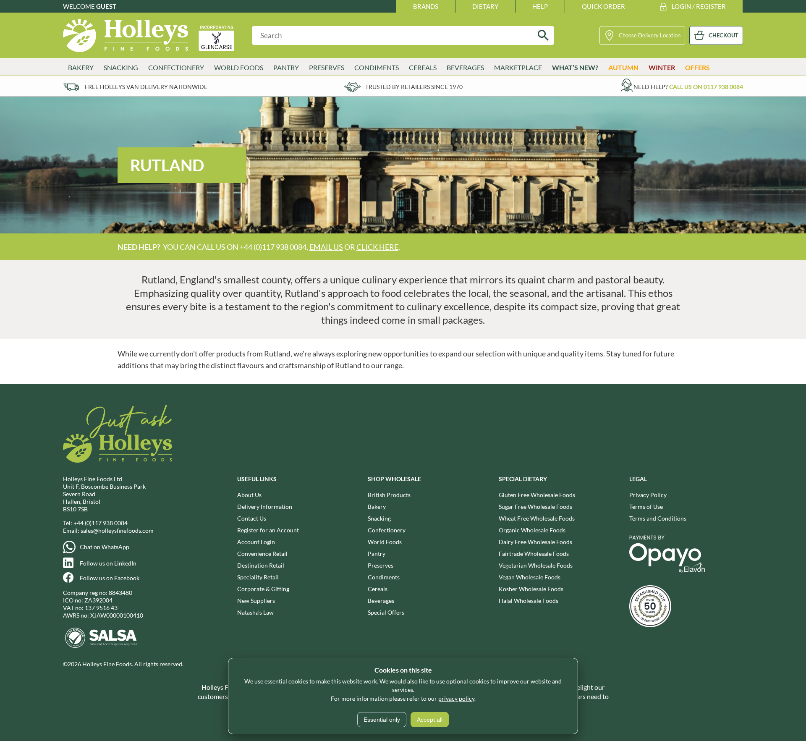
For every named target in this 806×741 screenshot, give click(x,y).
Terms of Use (646, 506)
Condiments (384, 577)
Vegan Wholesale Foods (529, 577)
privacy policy (456, 698)
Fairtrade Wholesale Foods (534, 553)
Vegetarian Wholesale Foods (536, 565)
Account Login (256, 541)
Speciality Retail (258, 577)
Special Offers (386, 612)
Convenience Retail (262, 553)
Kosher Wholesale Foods (531, 588)
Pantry (376, 553)
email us (326, 246)
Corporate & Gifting (263, 588)
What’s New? (575, 67)
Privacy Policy (648, 494)
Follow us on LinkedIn (108, 563)
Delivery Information (264, 506)
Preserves (380, 565)
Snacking (379, 518)
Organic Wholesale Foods (532, 530)
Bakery (377, 506)
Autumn (623, 67)
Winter (662, 67)
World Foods (385, 541)
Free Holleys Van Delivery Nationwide (146, 86)
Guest (106, 6)
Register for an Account (268, 530)
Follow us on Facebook (109, 577)
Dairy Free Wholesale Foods (535, 541)
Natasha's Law (255, 612)
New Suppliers (256, 600)
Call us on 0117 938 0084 (706, 86)
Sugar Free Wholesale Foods (535, 506)
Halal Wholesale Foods (528, 600)
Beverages (381, 600)
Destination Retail (260, 565)
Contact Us (251, 518)
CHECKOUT (723, 35)
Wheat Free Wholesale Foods (537, 518)
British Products (389, 494)
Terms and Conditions (657, 518)
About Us (249, 494)
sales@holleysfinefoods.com (117, 530)
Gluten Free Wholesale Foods (537, 494)
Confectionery (387, 530)
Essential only (382, 719)
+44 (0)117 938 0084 (100, 522)
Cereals (377, 588)
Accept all (429, 719)
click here (377, 246)
